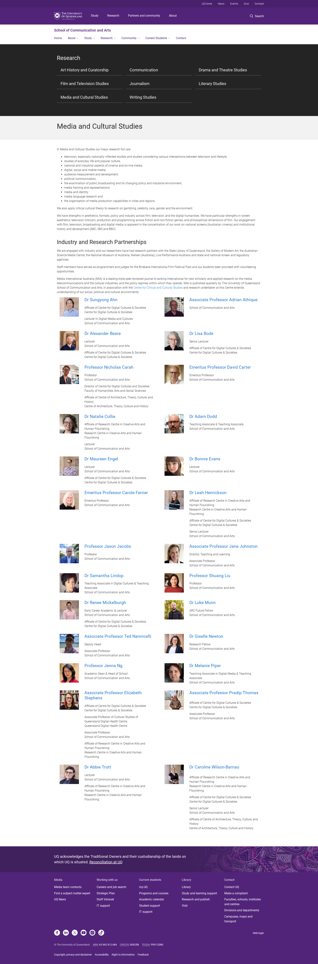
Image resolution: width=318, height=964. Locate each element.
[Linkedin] (66, 933)
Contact (259, 3)
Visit (185, 905)
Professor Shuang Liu (209, 575)
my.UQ (143, 887)
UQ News (60, 899)
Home (58, 38)
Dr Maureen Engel (101, 458)
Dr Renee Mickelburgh (105, 602)
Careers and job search (111, 887)
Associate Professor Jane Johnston (223, 546)
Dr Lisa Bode (201, 333)
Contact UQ (231, 887)
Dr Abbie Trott (97, 767)
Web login (258, 933)
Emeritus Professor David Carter (220, 367)
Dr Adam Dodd (203, 416)
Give (246, 3)
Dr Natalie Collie (99, 416)
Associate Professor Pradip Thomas (223, 692)
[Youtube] (83, 933)
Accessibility (102, 954)
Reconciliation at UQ (106, 862)
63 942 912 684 (108, 944)
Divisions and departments (241, 910)
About (173, 15)
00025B (134, 944)
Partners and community (144, 15)
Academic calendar (151, 899)
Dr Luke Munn (202, 602)
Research (113, 15)
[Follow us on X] (75, 933)
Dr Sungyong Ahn (100, 299)
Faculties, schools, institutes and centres (242, 902)
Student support (149, 905)
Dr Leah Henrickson (208, 492)
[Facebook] (57, 933)
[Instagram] (92, 933)
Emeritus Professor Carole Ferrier (116, 492)
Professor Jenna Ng (103, 665)
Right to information (123, 954)
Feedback (143, 954)
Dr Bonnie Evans (204, 458)
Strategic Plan (106, 893)
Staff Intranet (105, 899)
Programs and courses (153, 893)
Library (186, 887)
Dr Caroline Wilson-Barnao (214, 767)
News (221, 3)
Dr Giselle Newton (206, 636)
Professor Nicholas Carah (108, 367)
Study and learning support (199, 893)
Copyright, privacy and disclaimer (73, 954)
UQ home (207, 3)
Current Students (156, 38)
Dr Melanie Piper (205, 665)
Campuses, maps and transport (238, 919)
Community (129, 38)
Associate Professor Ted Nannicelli (117, 636)
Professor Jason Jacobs (107, 546)
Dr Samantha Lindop (103, 575)
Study (94, 15)
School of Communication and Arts (82, 30)
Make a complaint (236, 893)
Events (234, 3)
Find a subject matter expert (72, 893)
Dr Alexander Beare (102, 333)
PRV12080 (157, 944)
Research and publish (196, 899)
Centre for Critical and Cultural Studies (158, 287)
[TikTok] (101, 933)
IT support (103, 905)
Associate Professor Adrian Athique (223, 299)
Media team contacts (68, 887)
